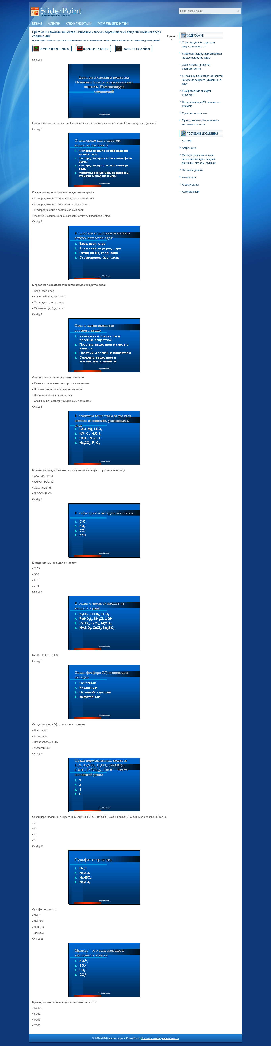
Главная (37, 23)
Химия (50, 40)
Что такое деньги (192, 170)
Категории (54, 23)
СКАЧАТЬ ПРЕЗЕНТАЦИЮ (54, 48)
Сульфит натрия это (194, 113)
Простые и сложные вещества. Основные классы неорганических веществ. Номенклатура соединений (107, 40)
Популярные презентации (113, 23)
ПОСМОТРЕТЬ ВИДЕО (96, 48)
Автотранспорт (191, 191)
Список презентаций (79, 23)
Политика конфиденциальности (160, 1038)
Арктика (186, 140)
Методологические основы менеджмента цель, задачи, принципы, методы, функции (199, 159)
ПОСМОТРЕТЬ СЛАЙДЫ (136, 49)
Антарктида (189, 177)
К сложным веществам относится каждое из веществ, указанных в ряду (202, 79)
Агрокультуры (190, 184)
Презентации (38, 40)
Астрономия (189, 147)
